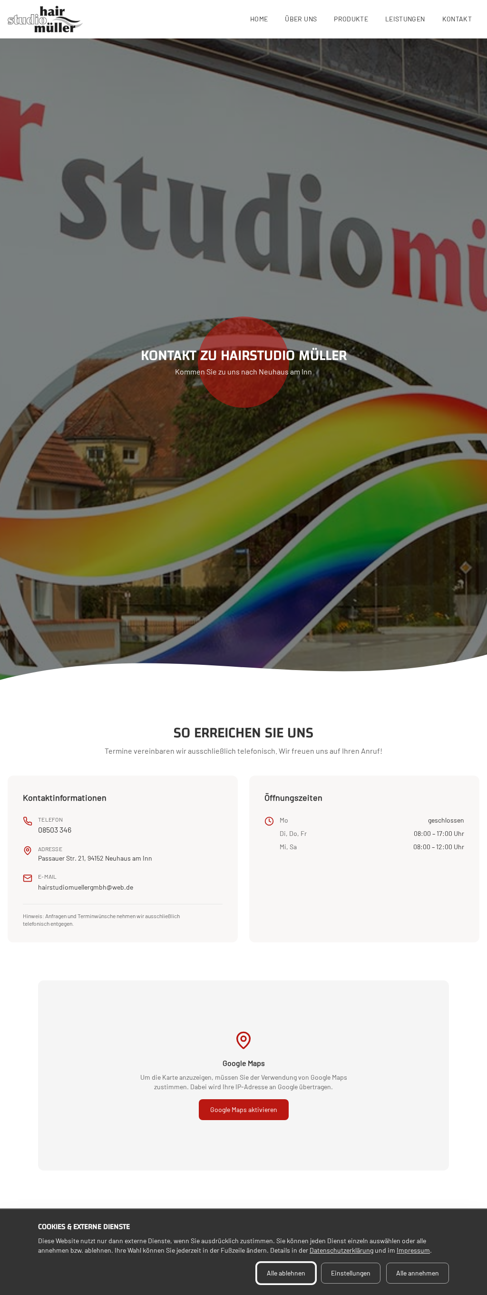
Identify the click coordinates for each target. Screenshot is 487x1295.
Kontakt (457, 19)
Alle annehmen (417, 1273)
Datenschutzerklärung (341, 1250)
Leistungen (405, 19)
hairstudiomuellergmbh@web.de (85, 887)
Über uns (301, 19)
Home (259, 19)
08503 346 (54, 829)
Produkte (351, 19)
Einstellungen (350, 1273)
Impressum (413, 1250)
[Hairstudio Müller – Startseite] (45, 19)
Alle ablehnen (286, 1273)
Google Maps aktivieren (243, 1109)
